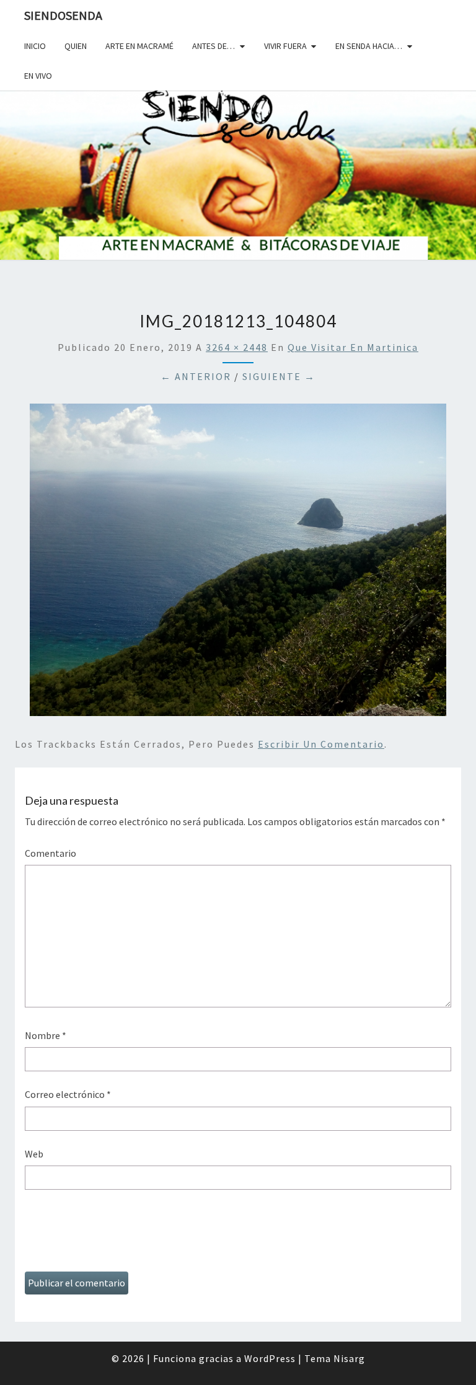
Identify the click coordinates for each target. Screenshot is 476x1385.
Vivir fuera (285, 45)
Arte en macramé (139, 45)
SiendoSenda (63, 15)
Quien (75, 45)
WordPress (270, 1358)
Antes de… (213, 45)
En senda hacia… (368, 45)
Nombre (45, 1035)
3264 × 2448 (237, 347)
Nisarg (349, 1358)
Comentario (50, 853)
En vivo (38, 75)
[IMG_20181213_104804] (238, 563)
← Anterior (196, 376)
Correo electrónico (68, 1094)
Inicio (35, 45)
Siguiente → (278, 376)
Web (34, 1154)
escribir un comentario (321, 744)
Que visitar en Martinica (353, 347)
